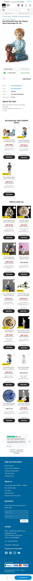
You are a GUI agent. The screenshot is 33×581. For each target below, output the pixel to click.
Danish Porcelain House (8, 5)
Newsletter (9, 501)
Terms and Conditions (12, 468)
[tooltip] (9, 141)
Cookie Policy (9, 476)
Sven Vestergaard (16, 88)
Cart (30, 6)
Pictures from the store (13, 495)
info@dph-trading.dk (12, 545)
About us (8, 481)
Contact (8, 527)
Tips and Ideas (9, 473)
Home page (7, 16)
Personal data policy (11, 471)
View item (9, 157)
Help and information (13, 462)
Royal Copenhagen (16, 85)
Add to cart (24, 577)
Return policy (9, 465)
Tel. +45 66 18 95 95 (11, 541)
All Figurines (15, 16)
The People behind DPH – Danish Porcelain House (16, 487)
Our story (8, 490)
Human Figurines (24, 16)
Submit (24, 521)
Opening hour (9, 493)
